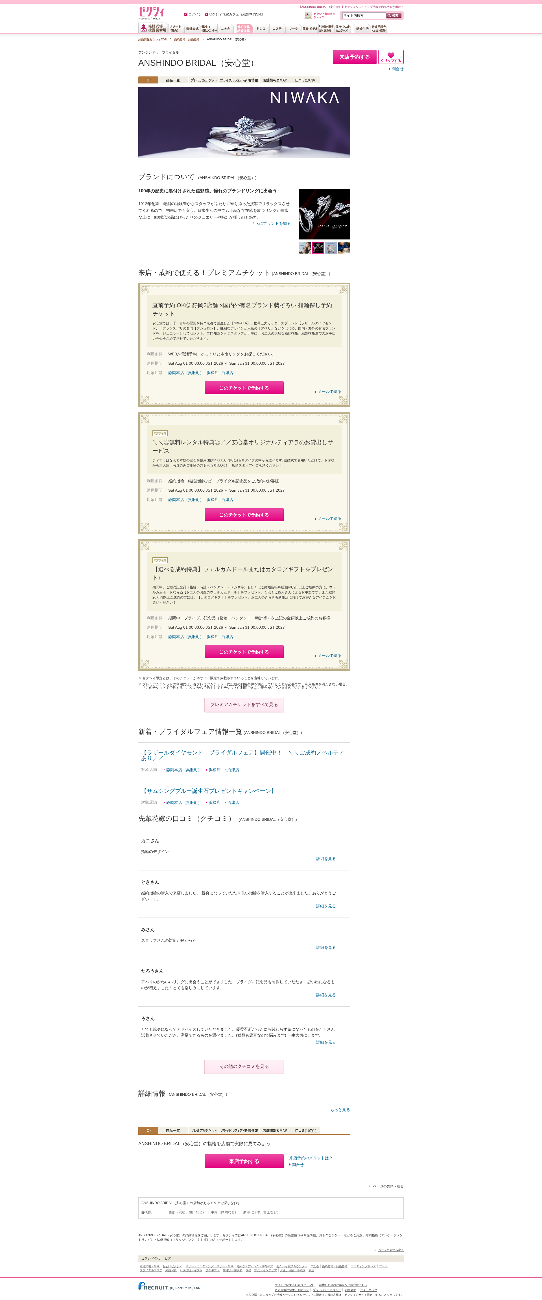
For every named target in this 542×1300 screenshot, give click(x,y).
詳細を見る (326, 858)
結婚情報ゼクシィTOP (152, 39)
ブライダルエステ (151, 1270)
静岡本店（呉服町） (186, 372)
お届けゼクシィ (172, 1266)
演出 (248, 1270)
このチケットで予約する (244, 388)
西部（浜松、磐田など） (187, 1212)
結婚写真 (171, 1270)
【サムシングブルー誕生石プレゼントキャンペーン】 (209, 791)
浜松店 (212, 372)
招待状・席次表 (232, 1270)
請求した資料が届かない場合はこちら (343, 1284)
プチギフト (213, 1270)
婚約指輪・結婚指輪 (335, 1266)
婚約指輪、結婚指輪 (187, 39)
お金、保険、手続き (292, 1270)
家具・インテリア (265, 1270)
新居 (311, 1270)
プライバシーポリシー (327, 1290)
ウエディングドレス (363, 1266)
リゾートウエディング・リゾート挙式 (209, 1266)
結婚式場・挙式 (149, 1266)
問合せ (398, 69)
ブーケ (383, 1266)
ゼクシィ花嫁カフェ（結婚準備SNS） (237, 14)
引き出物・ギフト (191, 1270)
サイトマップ (368, 1290)
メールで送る (330, 391)
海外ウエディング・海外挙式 (255, 1266)
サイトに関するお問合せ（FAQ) (295, 1284)
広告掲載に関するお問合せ (292, 1290)
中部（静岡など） (224, 1212)
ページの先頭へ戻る (388, 1186)
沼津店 (227, 372)
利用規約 (350, 1290)
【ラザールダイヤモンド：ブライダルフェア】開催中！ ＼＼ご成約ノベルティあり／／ (242, 755)
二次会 (315, 1266)
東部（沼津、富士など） (261, 1212)
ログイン (195, 14)
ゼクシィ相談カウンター (291, 1266)
